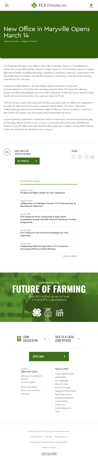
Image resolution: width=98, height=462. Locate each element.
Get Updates (23, 160)
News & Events (61, 384)
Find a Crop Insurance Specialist (30, 392)
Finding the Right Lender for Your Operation (42, 191)
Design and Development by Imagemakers (48, 442)
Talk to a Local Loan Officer (64, 339)
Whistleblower (61, 436)
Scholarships (60, 377)
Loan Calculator (30, 339)
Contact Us (60, 404)
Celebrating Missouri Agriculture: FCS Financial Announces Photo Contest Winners (44, 246)
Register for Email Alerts (65, 391)
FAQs (57, 411)
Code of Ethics (61, 401)
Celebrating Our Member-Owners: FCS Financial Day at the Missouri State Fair (48, 203)
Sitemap (48, 436)
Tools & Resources (63, 408)
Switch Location (28, 382)
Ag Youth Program (63, 387)
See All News (70, 256)
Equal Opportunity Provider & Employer (64, 396)
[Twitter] (80, 157)
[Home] (49, 5)
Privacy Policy (36, 436)
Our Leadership (61, 380)
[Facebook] (74, 157)
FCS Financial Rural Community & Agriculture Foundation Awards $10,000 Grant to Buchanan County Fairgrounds (48, 218)
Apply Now (38, 356)
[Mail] (92, 157)
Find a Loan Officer (29, 387)
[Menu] (7, 5)
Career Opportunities (64, 374)
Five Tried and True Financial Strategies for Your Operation (44, 233)
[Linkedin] (86, 157)
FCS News (33, 41)
